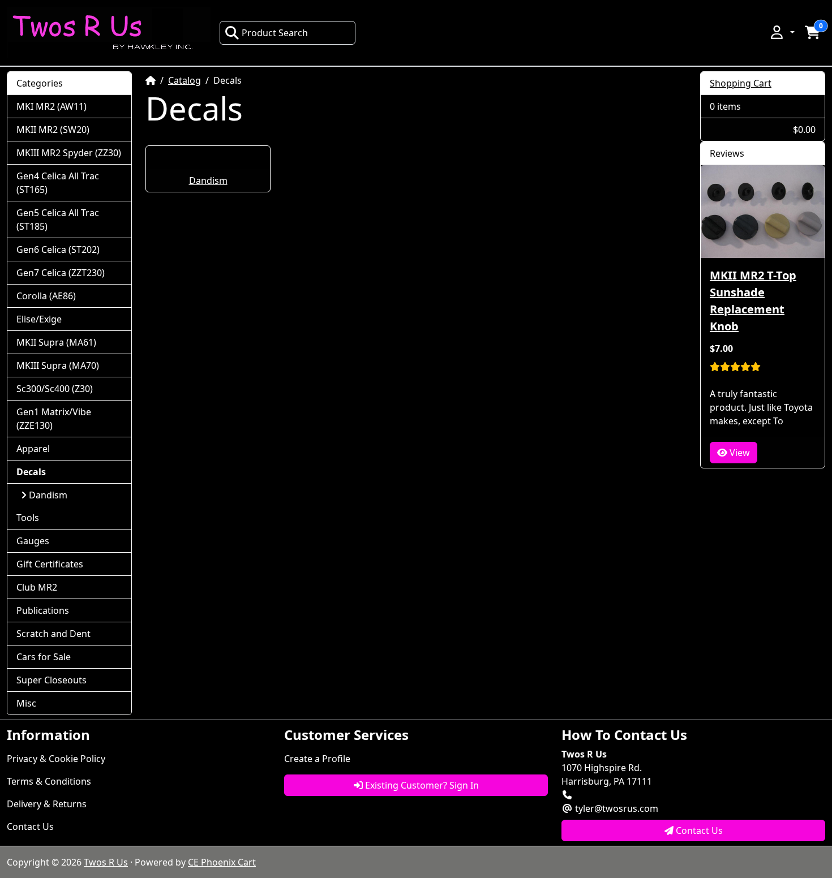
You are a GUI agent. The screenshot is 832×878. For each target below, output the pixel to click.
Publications (42, 610)
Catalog (184, 80)
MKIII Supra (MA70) (57, 365)
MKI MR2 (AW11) (51, 106)
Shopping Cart (740, 83)
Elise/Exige (39, 319)
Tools (27, 517)
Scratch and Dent (53, 633)
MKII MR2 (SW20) (52, 129)
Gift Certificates (49, 564)
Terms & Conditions (49, 781)
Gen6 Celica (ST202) (58, 249)
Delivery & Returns (47, 804)
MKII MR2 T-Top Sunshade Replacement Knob (753, 301)
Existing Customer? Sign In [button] (421, 785)
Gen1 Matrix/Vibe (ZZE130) (53, 419)
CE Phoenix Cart (222, 862)
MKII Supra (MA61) (56, 342)
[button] (781, 32)
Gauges (32, 541)
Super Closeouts (51, 680)
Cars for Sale (43, 657)
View (738, 452)
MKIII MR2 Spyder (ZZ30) (68, 153)
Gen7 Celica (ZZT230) (60, 272)
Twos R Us (106, 862)
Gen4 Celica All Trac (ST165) (57, 183)
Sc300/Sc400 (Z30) (54, 388)
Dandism (208, 180)
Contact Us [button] (698, 830)
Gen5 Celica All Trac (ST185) (57, 219)
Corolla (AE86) (46, 296)
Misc (26, 703)
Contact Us (30, 826)
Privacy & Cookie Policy (56, 758)
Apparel (33, 448)
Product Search (275, 33)
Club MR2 (36, 587)
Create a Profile (317, 758)
